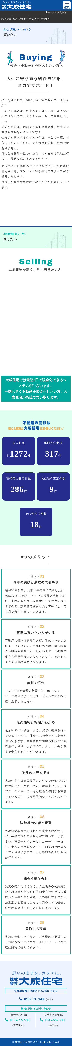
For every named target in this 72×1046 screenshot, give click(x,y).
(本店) (38, 999)
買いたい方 (6, 19)
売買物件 (45, 19)
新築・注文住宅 (20, 19)
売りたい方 (34, 19)
